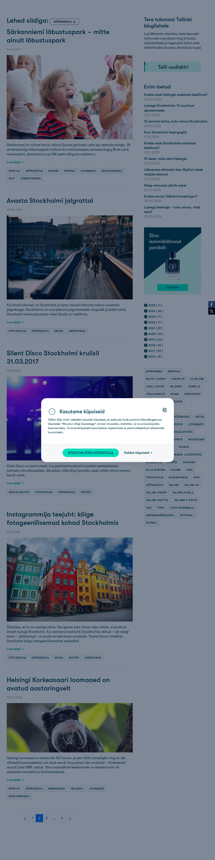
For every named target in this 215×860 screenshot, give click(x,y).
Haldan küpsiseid (136, 452)
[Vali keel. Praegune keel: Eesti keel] (164, 409)
